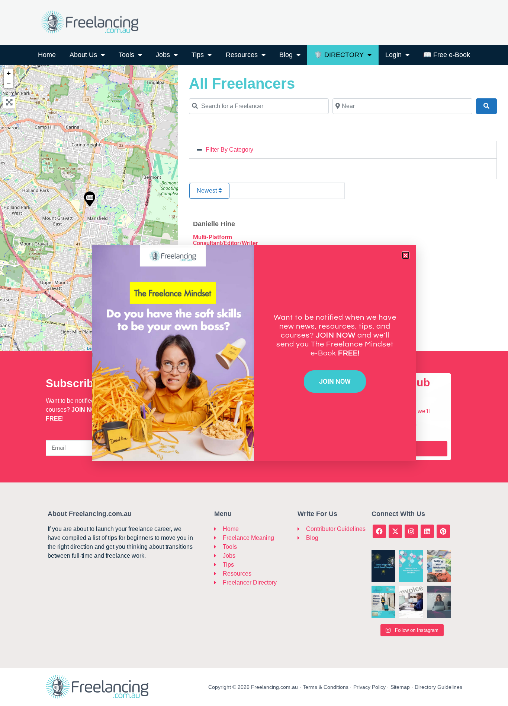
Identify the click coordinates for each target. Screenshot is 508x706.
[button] (405, 255)
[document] (254, 353)
